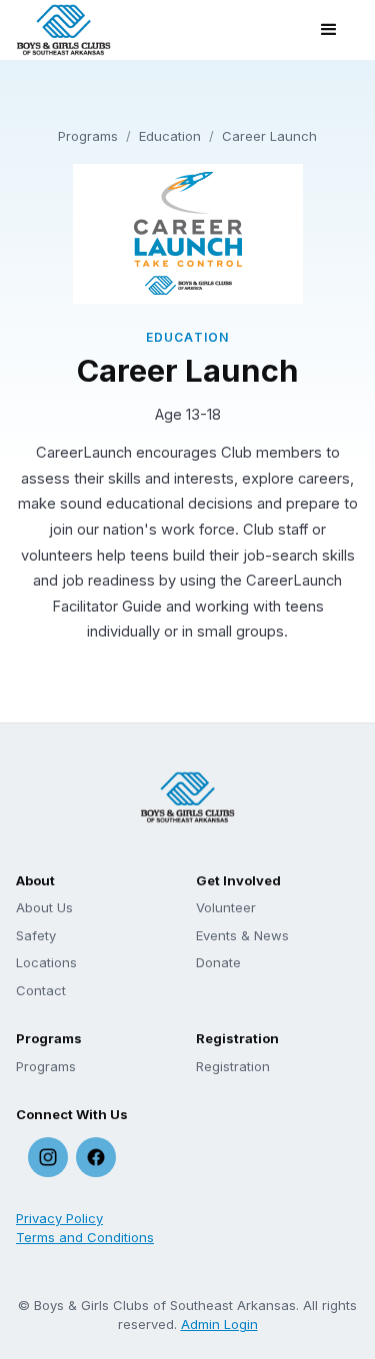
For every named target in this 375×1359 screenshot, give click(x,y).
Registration (233, 1066)
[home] (63, 30)
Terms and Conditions (85, 1237)
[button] (329, 30)
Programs (88, 136)
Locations (46, 962)
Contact (41, 990)
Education (170, 136)
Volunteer (226, 907)
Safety (36, 935)
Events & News (242, 935)
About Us (44, 907)
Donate (218, 962)
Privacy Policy (59, 1218)
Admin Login (219, 1324)
